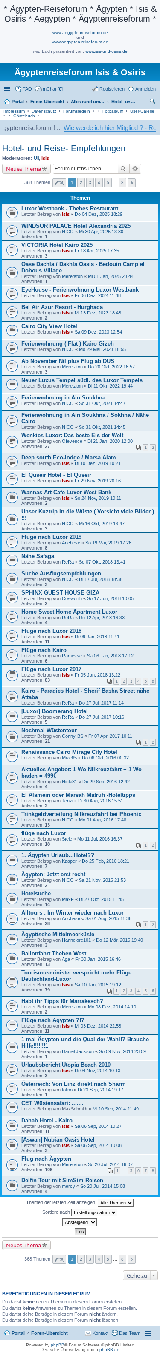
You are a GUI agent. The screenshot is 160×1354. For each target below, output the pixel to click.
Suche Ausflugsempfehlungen (61, 573)
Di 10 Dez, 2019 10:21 (98, 463)
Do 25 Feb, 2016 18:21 (105, 861)
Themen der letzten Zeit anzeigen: (62, 1202)
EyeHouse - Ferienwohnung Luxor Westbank (80, 289)
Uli (36, 158)
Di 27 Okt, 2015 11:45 (101, 899)
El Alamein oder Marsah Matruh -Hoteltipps (78, 795)
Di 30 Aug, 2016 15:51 (100, 800)
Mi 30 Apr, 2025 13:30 (101, 231)
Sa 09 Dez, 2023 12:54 (98, 331)
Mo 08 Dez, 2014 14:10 (112, 1006)
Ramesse (72, 655)
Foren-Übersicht (49, 1333)
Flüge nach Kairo (44, 650)
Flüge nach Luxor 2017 (51, 669)
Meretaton (72, 276)
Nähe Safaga (37, 556)
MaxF (68, 899)
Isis (45, 158)
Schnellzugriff (8, 89)
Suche (123, 169)
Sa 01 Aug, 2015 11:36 (108, 918)
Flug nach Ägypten (46, 1159)
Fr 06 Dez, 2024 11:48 (98, 295)
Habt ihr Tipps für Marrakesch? (62, 1001)
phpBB (57, 1345)
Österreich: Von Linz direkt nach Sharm (73, 1084)
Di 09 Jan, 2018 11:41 (97, 636)
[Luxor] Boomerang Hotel (54, 711)
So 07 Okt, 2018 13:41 (102, 561)
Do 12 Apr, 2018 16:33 (102, 617)
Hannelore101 (76, 940)
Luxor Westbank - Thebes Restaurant (69, 208)
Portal (18, 101)
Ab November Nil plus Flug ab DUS (67, 361)
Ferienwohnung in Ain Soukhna (63, 397)
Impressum (14, 111)
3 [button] (90, 182)
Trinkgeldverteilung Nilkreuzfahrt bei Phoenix (81, 814)
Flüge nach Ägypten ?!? (52, 1020)
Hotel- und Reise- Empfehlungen (63, 148)
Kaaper (69, 861)
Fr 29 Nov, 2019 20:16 (98, 480)
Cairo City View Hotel (49, 326)
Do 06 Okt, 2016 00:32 (105, 757)
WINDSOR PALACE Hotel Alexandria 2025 (76, 226)
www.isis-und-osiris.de (106, 51)
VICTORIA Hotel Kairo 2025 (57, 245)
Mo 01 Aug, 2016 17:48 (102, 819)
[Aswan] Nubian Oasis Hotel (58, 1139)
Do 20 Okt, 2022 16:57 (111, 366)
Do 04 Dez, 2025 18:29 (98, 214)
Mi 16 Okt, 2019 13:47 (102, 523)
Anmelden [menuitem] (145, 88)
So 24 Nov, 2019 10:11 (98, 498)
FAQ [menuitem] (27, 88)
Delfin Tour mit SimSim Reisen (62, 1180)
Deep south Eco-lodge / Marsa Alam (68, 457)
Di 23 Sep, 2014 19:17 (100, 1089)
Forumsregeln (76, 111)
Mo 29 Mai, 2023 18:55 (102, 349)
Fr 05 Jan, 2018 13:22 (97, 674)
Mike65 (69, 757)
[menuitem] (49, 89)
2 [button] (81, 182)
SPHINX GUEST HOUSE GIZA (60, 592)
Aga (66, 959)
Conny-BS (72, 736)
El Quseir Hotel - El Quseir (56, 475)
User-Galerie (142, 111)
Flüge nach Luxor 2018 (51, 631)
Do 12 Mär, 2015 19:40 (119, 940)
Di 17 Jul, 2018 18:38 (100, 579)
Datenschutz (44, 111)
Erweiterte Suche (135, 169)
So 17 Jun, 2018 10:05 (110, 598)
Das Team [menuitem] (129, 1333)
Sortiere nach (56, 1212)
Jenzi (67, 800)
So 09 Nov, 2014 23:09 (122, 1051)
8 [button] (122, 182)
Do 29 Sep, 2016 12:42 (106, 781)
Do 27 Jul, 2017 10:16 (101, 716)
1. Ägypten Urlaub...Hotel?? (57, 855)
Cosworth (72, 598)
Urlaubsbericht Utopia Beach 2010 (66, 1065)
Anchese (71, 542)
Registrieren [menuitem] (112, 88)
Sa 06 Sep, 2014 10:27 (98, 1126)
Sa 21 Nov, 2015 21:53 (102, 880)
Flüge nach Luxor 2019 (51, 537)
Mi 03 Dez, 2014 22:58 (98, 1025)
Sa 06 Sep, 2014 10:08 (98, 1145)
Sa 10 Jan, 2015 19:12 (98, 984)
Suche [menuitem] (153, 102)
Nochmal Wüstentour (49, 730)
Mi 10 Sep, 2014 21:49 (116, 1108)
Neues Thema (23, 169)
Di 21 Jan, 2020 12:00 (110, 441)
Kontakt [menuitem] (100, 1333)
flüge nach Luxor (43, 833)
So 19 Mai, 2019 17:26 (108, 542)
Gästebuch (24, 115)
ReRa (68, 561)
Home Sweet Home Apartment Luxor (69, 612)
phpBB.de (109, 1349)
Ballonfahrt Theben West (53, 953)
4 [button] (99, 182)
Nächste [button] (132, 182)
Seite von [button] (59, 182)
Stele (67, 838)
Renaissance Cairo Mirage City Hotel (69, 752)
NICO (68, 231)
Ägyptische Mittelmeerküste (57, 934)
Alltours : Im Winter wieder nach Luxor (72, 912)
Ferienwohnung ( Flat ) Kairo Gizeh (67, 343)
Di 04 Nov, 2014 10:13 (97, 1070)
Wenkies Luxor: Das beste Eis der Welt (72, 435)
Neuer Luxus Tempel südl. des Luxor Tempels (82, 380)
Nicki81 (69, 781)
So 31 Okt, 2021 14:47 (102, 403)
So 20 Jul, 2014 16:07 (110, 1164)
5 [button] (108, 182)
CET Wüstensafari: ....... (52, 1103)
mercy (68, 1186)
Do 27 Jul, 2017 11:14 (101, 702)
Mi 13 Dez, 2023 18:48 (98, 312)
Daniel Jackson (78, 1051)
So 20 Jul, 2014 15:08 (102, 1186)
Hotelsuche (36, 893)
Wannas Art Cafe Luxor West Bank (66, 492)
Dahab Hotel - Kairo (47, 1120)
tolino (67, 1089)
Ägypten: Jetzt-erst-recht (53, 874)
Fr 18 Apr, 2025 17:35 (97, 250)
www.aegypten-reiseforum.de (80, 42)
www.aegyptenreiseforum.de (80, 32)
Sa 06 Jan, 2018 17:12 (110, 655)
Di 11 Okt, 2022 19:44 (110, 385)
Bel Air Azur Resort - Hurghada (62, 307)
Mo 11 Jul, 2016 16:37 (99, 838)
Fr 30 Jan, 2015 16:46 (98, 959)
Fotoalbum (112, 111)
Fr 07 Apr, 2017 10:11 (110, 736)
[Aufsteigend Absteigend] (80, 1222)
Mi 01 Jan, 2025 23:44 (111, 276)
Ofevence (72, 441)
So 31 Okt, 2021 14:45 (102, 427)
